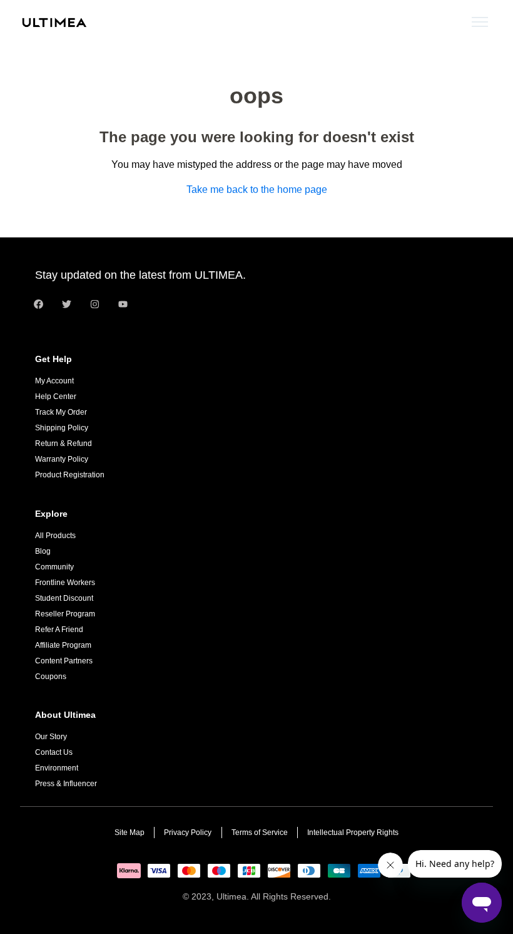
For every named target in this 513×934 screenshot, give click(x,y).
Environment (56, 768)
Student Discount (64, 598)
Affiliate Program (63, 645)
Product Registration (69, 474)
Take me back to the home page (256, 189)
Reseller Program (65, 614)
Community (54, 567)
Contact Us (54, 752)
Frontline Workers (65, 582)
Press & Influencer (66, 783)
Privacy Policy (187, 832)
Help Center (55, 396)
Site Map (129, 832)
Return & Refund (63, 443)
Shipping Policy (61, 427)
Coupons (50, 676)
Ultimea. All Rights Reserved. (273, 896)
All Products (55, 535)
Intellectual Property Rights (353, 832)
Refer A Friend (59, 629)
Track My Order (61, 412)
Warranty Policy (61, 459)
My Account (54, 380)
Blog (43, 551)
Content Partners (64, 660)
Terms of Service (259, 832)
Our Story (51, 736)
